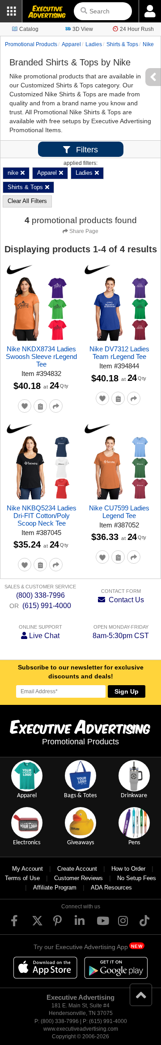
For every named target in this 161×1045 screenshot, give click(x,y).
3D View (82, 29)
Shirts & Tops (122, 44)
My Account (27, 868)
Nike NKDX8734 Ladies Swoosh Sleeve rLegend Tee (41, 356)
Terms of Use (22, 878)
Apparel (71, 44)
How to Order (128, 868)
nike (148, 44)
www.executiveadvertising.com (80, 1029)
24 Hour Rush (137, 29)
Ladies (93, 44)
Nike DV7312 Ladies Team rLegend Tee (119, 352)
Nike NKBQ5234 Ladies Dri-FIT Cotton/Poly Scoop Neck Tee (41, 515)
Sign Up (126, 691)
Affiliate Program (54, 887)
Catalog (28, 29)
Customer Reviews (78, 878)
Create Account (77, 868)
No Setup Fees (136, 878)
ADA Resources (111, 887)
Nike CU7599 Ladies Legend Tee (119, 511)
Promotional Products (31, 44)
